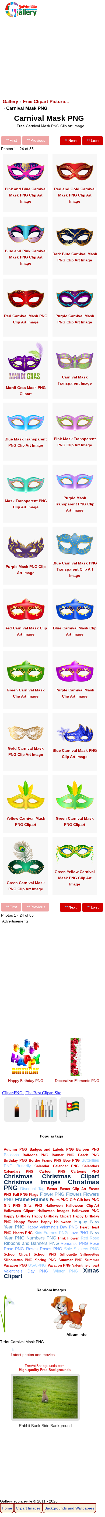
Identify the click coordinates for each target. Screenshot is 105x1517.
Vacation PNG (59, 1265)
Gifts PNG (33, 1206)
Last (95, 140)
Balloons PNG (35, 1155)
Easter (52, 1189)
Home (7, 1508)
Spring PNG (45, 1260)
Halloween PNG (85, 1211)
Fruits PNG (59, 1200)
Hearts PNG (23, 1233)
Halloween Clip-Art (82, 1206)
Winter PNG (65, 1271)
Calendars (90, 1166)
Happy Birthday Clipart (51, 1216)
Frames (39, 1199)
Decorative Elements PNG (77, 1080)
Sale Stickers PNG (81, 1248)
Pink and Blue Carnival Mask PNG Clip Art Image (26, 195)
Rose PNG (14, 1248)
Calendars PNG (18, 1171)
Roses (32, 1248)
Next (72, 140)
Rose (94, 1243)
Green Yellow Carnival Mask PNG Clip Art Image (75, 878)
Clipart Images (28, 1508)
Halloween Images (53, 1211)
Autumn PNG (15, 1149)
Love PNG (78, 1232)
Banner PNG (63, 1155)
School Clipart (17, 1254)
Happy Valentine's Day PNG (52, 1227)
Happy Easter (26, 1222)
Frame (22, 1199)
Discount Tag (32, 1188)
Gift (73, 1200)
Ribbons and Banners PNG (31, 1243)
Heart (84, 1227)
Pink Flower (68, 1238)
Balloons (11, 1155)
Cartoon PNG (52, 1171)
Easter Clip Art (73, 1189)
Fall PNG (20, 1195)
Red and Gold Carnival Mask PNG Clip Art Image (75, 195)
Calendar (41, 1166)
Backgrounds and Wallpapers (69, 1508)
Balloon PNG (87, 1149)
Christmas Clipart (70, 1176)
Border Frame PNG (45, 1160)
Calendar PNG (66, 1166)
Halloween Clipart (19, 1211)
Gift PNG (12, 1206)
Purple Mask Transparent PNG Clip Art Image (74, 504)
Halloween (54, 1206)
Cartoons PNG (85, 1171)
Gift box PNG (88, 1200)
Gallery (10, 101)
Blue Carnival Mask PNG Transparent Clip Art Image (74, 569)
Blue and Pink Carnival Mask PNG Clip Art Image (26, 257)
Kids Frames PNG (51, 1232)
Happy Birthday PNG (25, 1080)
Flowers (74, 1194)
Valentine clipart (85, 1265)
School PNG (45, 1254)
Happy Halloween (56, 1222)
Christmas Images (32, 1182)
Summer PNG (70, 1260)
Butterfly (23, 1166)
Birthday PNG (15, 1160)
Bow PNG (71, 1160)
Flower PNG (52, 1194)
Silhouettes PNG (18, 1260)
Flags (33, 1195)
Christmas (18, 1176)
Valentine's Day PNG (26, 1271)
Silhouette (68, 1254)
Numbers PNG (41, 1238)
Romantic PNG (74, 1243)
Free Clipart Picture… (46, 101)
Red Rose (90, 1238)
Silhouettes (89, 1254)
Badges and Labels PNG (52, 1149)
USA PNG (37, 1265)
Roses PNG (51, 1248)
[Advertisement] (52, 55)
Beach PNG (88, 1155)
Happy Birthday (17, 1216)
